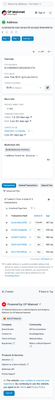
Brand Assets (8, 329)
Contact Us (6, 334)
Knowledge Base (12, 276)
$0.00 (14, 87)
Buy (4, 38)
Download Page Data (17, 208)
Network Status (35, 338)
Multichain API (8, 369)
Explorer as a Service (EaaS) (14, 364)
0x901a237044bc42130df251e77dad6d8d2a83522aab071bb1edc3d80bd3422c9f (19, 244)
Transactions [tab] (9, 185)
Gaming (26, 38)
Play (14, 38)
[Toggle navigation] (50, 13)
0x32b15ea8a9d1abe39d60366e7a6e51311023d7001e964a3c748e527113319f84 (19, 230)
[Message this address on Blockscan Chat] (16, 32)
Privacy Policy (38, 387)
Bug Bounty (7, 343)
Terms (4, 338)
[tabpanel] (27, 225)
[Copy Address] (7, 32)
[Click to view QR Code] (12, 32)
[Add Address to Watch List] (33, 52)
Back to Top (47, 291)
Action (37, 216)
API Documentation (37, 329)
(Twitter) (8, 291)
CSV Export (45, 259)
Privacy (12, 338)
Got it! (9, 393)
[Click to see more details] (47, 88)
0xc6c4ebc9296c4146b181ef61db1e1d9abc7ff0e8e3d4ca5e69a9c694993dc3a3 (19, 222)
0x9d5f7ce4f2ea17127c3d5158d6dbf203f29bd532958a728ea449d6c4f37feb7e (19, 237)
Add (11, 109)
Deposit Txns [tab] (47, 185)
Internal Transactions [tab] (28, 185)
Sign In (41, 12)
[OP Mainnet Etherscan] (13, 12)
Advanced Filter (13, 191)
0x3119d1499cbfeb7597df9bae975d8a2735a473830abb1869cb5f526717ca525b (19, 252)
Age (48, 216)
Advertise (6, 360)
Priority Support (8, 374)
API (42, 51)
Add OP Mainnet (14, 318)
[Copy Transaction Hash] (30, 222)
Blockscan (30, 155)
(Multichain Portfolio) (17, 150)
